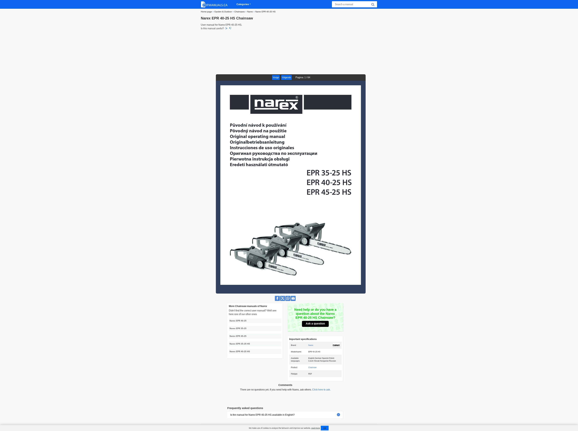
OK (324, 428)
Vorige (276, 77)
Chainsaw (312, 367)
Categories (242, 4)
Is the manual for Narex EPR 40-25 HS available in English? (262, 415)
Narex (310, 345)
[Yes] (226, 28)
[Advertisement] (289, 52)
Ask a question (315, 323)
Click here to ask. (321, 389)
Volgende (286, 77)
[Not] (230, 28)
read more (315, 428)
